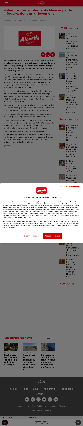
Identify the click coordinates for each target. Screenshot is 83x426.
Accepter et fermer (52, 236)
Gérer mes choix (30, 236)
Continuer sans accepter (70, 186)
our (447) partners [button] (13, 202)
